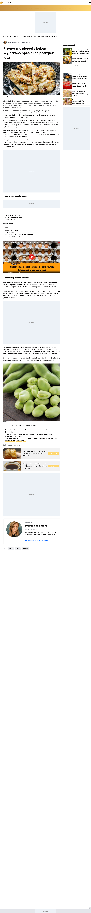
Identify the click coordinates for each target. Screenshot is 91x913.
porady (25, 8)
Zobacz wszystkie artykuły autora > (36, 540)
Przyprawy (25, 548)
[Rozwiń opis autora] (41, 537)
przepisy (18, 8)
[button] (90, 908)
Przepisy (16, 36)
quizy (69, 8)
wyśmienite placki (39, 358)
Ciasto (17, 548)
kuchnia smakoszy (61, 8)
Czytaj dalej (53, 453)
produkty (51, 8)
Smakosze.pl (7, 36)
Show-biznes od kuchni (40, 8)
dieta (30, 8)
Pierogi (10, 548)
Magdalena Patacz (14, 42)
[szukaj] (90, 3)
